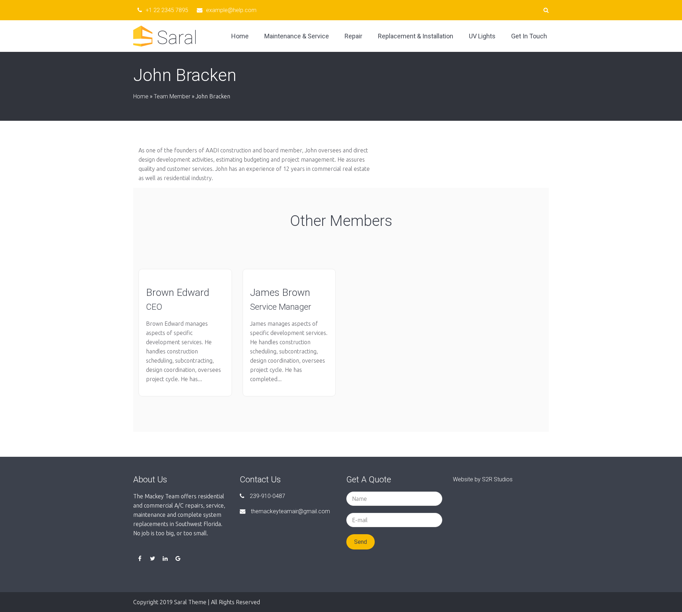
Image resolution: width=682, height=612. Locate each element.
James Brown (280, 292)
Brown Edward (177, 292)
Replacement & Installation (415, 36)
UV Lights (482, 36)
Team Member (172, 96)
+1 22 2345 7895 (167, 10)
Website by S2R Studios (483, 479)
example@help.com (231, 10)
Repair (353, 36)
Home (240, 36)
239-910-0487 (267, 496)
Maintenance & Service (296, 36)
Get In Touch (529, 36)
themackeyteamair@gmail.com (290, 511)
